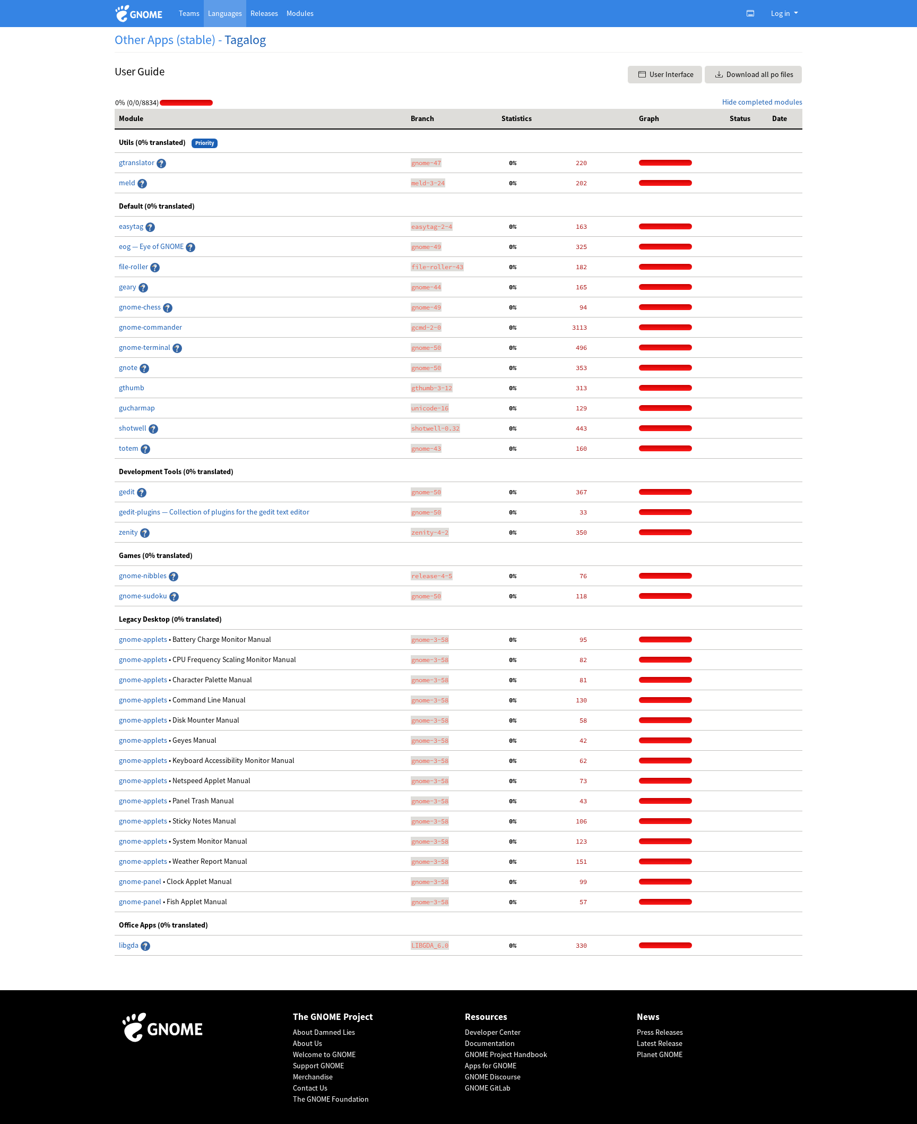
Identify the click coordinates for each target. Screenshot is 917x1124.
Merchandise (313, 1077)
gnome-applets (144, 639)
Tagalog (245, 39)
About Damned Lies (324, 1032)
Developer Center (493, 1032)
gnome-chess (140, 307)
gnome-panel (141, 881)
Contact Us (310, 1088)
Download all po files (759, 74)
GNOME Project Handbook (506, 1054)
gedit (127, 491)
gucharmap (137, 408)
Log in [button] (781, 13)
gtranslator (137, 162)
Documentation (490, 1043)
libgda (129, 945)
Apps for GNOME (490, 1065)
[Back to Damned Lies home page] (140, 13)
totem (129, 448)
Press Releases (660, 1032)
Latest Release (659, 1043)
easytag (132, 226)
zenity (129, 532)
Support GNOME (318, 1065)
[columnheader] (260, 119)
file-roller (134, 266)
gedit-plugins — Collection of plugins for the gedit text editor (214, 512)
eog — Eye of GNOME (152, 246)
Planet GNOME (659, 1054)
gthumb (131, 387)
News (648, 1017)
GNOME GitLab (488, 1088)
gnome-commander (150, 327)
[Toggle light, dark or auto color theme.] (754, 13)
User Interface (671, 74)
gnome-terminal (145, 347)
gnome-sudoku (144, 595)
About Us (307, 1043)
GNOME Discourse (493, 1077)
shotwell (133, 428)
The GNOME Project (333, 1017)
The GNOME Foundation (331, 1099)
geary (128, 286)
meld (128, 182)
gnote (129, 367)
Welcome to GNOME (324, 1054)
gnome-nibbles (143, 575)
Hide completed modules (762, 102)
